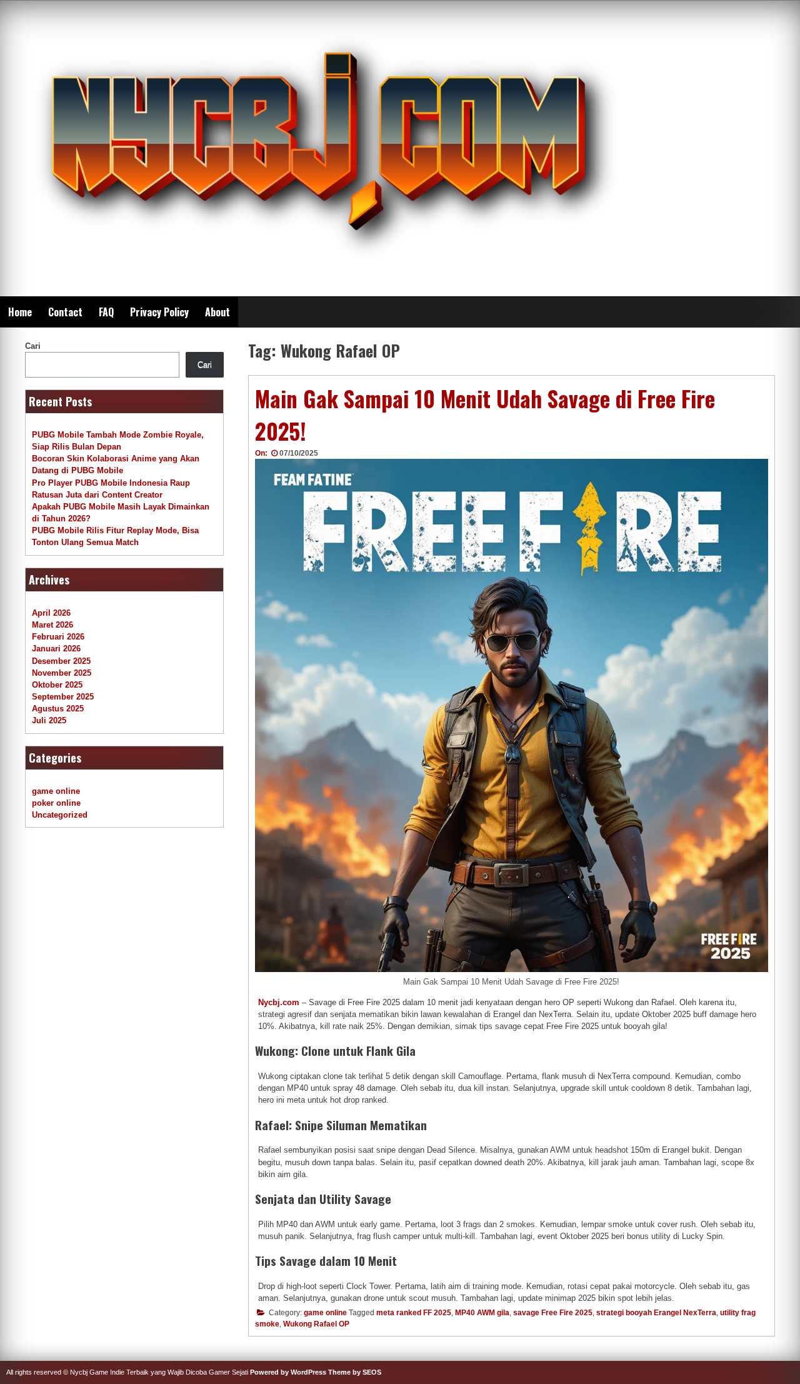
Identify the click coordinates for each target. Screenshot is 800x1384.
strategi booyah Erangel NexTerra (656, 1312)
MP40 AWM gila (482, 1312)
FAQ (106, 311)
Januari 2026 (56, 648)
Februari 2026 (58, 636)
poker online (56, 803)
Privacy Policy (159, 311)
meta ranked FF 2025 (413, 1312)
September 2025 (63, 696)
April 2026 (51, 613)
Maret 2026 (52, 624)
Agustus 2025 (58, 708)
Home (20, 311)
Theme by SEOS (354, 1372)
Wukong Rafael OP (316, 1324)
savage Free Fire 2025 (552, 1312)
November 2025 (61, 673)
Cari (33, 346)
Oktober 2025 (57, 684)
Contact (65, 311)
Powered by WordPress (288, 1372)
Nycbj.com (278, 1002)
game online (325, 1312)
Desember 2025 (61, 661)
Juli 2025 (49, 720)
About (217, 311)
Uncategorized (60, 815)
